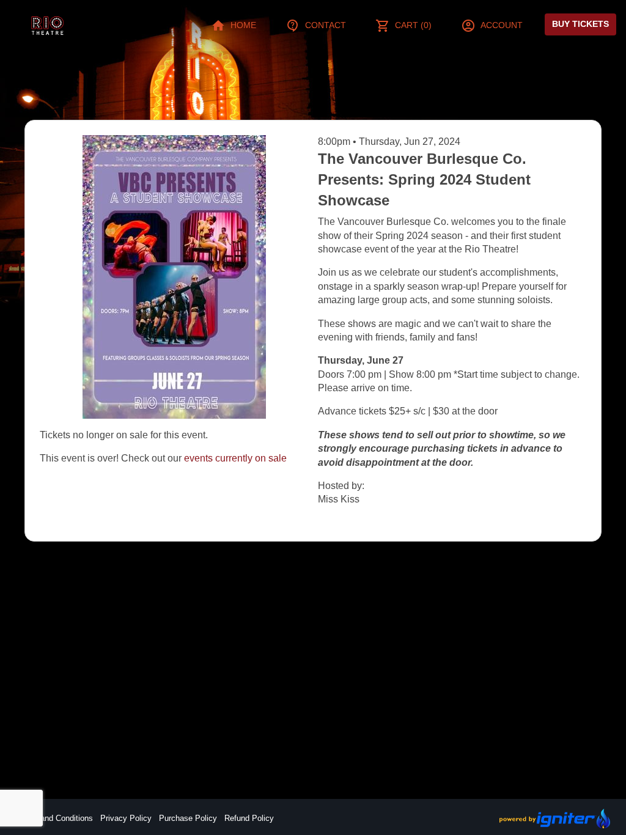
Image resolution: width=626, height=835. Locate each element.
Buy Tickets (580, 24)
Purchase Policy (188, 818)
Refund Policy (249, 818)
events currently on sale (235, 458)
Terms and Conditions (54, 818)
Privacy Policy (126, 818)
